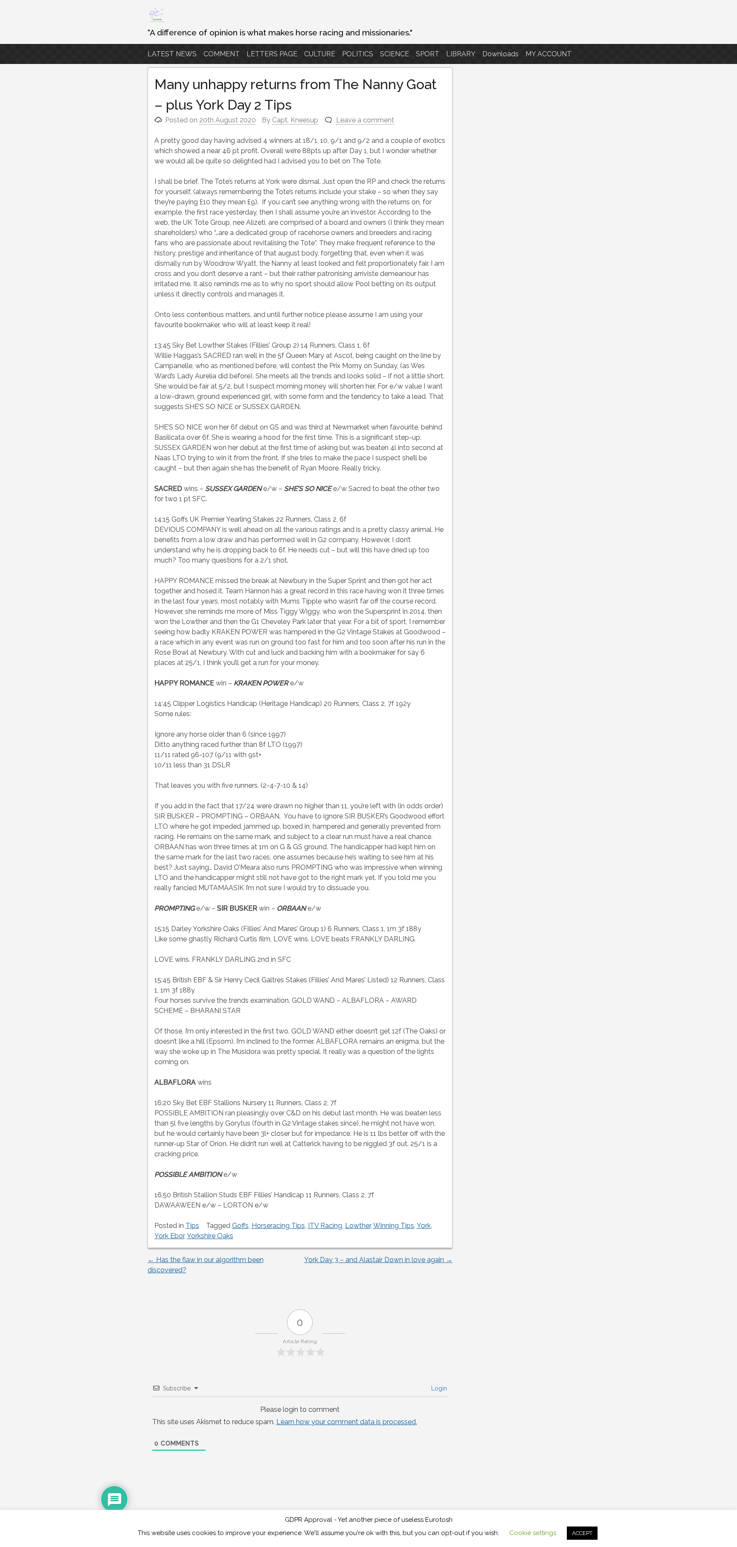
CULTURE (319, 54)
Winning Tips (393, 1226)
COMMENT (221, 54)
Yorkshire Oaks (210, 1236)
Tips (192, 1226)
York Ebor (169, 1236)
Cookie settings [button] (532, 1533)
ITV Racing (325, 1226)
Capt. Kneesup (295, 120)
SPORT (427, 54)
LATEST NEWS (172, 54)
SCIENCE (394, 54)
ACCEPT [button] (582, 1533)
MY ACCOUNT (548, 54)
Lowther (358, 1226)
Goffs (240, 1226)
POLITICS (357, 54)
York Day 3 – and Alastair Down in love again (378, 1260)
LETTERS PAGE (272, 54)
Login (438, 1388)
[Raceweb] (156, 21)
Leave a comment (365, 120)
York (424, 1226)
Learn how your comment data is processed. (346, 1422)
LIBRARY (461, 54)
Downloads (500, 54)
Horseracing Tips (278, 1226)
